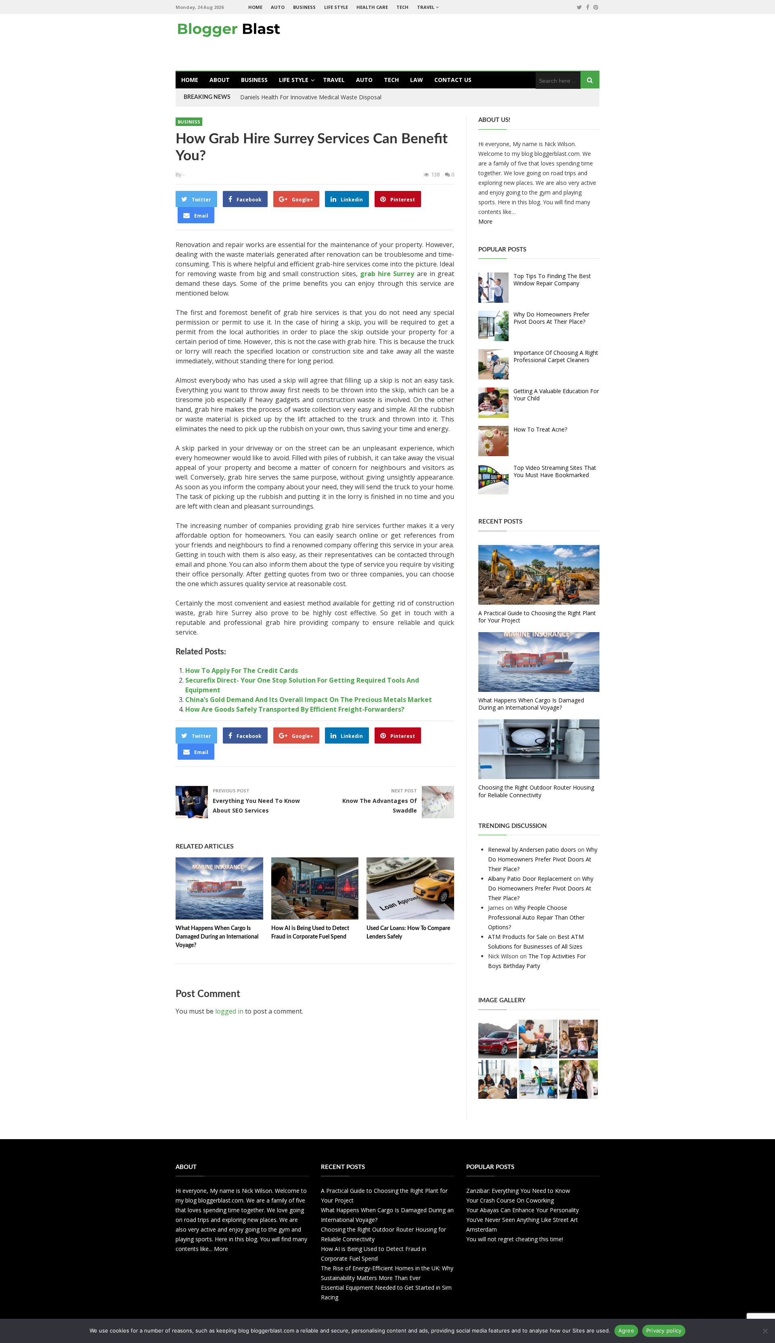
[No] (765, 1331)
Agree (626, 1330)
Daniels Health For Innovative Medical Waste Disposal (310, 97)
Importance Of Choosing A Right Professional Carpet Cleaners (555, 356)
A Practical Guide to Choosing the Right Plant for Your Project (537, 616)
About (219, 80)
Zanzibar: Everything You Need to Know (518, 1190)
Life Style (336, 7)
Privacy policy (664, 1330)
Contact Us (452, 80)
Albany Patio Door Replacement (530, 878)
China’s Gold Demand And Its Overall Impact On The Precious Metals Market (308, 699)
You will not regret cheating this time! (514, 1239)
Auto (278, 7)
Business (304, 7)
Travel (425, 7)
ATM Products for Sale (517, 937)
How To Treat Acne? (540, 429)
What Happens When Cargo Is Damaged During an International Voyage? (217, 937)
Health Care (372, 7)
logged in (229, 1011)
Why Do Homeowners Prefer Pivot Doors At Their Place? (551, 317)
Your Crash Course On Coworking (510, 1200)
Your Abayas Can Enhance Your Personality (522, 1210)
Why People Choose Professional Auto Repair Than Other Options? (536, 917)
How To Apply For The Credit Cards (241, 670)
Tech (402, 7)
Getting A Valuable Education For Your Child (556, 394)
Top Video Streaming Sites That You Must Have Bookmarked (554, 471)
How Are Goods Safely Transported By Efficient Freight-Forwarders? (294, 709)
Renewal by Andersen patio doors (532, 849)
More (485, 221)
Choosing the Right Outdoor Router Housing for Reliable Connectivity (536, 791)
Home (255, 7)
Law (416, 80)
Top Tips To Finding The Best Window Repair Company (552, 279)
